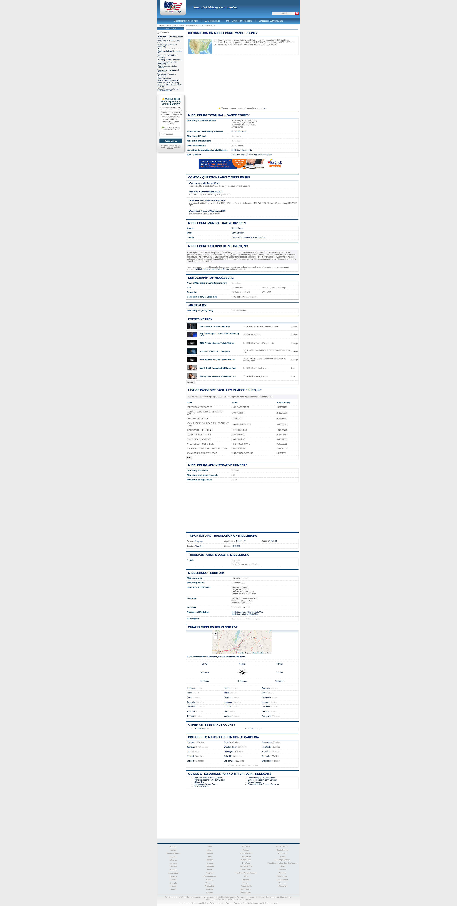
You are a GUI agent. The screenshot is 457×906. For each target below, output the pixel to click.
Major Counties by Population (239, 21)
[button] (215, 633)
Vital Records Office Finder (186, 21)
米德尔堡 (236, 546)
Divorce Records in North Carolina (262, 780)
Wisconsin (282, 883)
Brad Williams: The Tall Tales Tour (215, 326)
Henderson (212, 657)
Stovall (205, 664)
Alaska (173, 850)
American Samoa (173, 853)
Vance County (200, 25)
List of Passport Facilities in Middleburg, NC (225, 390)
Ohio (246, 876)
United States (237, 228)
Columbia (173, 870)
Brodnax (190, 716)
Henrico (265, 702)
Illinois (209, 850)
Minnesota (209, 883)
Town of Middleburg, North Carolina (215, 7)
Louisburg (228, 702)
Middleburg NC (211, 25)
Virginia (282, 873)
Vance (234, 237)
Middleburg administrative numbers (217, 465)
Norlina (221, 657)
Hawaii (173, 890)
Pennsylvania (246, 886)
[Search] (297, 13)
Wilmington (228, 752)
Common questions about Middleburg (219, 177)
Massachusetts (210, 876)
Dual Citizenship (201, 786)
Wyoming (282, 886)
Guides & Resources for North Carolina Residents (229, 773)
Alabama (173, 847)
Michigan (210, 879)
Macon (242, 657)
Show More (190, 382)
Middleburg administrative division (217, 223)
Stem (226, 711)
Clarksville (190, 702)
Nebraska (246, 847)
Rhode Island (246, 893)
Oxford (189, 697)
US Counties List (212, 21)
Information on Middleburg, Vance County (223, 33)
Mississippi (209, 886)
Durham (190, 747)
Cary (188, 752)
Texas (282, 856)
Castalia (265, 711)
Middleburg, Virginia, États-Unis (244, 614)
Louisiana (210, 866)
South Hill (190, 711)
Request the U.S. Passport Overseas (263, 784)
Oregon (246, 883)
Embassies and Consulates (271, 21)
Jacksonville (229, 761)
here (264, 108)
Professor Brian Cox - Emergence (215, 351)
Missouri (209, 889)
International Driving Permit (205, 784)
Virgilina (227, 716)
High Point (266, 752)
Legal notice (185, 903)
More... (189, 457)
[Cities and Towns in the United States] (173, 12)
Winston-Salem (230, 747)
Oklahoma (246, 879)
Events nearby (200, 319)
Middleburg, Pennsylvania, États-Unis (247, 612)
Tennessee (282, 853)
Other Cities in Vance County (211, 724)
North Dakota (246, 870)
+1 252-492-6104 (238, 132)
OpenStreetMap (258, 653)
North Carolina (189, 25)
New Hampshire (246, 853)
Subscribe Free (170, 141)
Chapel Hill (266, 761)
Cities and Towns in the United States (171, 25)
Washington (282, 876)
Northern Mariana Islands (246, 873)
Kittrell (226, 693)
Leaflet (241, 653)
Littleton (227, 707)
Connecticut (173, 873)
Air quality (197, 305)
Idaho (209, 847)
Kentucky (210, 863)
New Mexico (246, 860)
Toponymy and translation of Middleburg (222, 535)
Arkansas (173, 860)
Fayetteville (266, 747)
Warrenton (230, 657)
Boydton (227, 697)
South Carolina (282, 847)
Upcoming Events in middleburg (169, 60)
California (173, 863)
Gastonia (190, 761)
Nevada (246, 850)
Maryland (210, 873)
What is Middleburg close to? (213, 627)
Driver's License (254, 782)
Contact (229, 903)
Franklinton (191, 707)
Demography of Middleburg (211, 277)
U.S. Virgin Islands (282, 860)
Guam (173, 886)
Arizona (173, 857)
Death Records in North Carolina (261, 778)
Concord (190, 756)
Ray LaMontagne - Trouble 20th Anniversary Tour (219, 335)
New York (246, 863)
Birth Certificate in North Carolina (208, 778)
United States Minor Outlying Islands (282, 863)
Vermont (282, 870)
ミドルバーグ (239, 541)
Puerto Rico (246, 889)
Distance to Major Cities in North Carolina (223, 737)
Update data (196, 903)
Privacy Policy (209, 903)
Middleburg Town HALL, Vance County (219, 115)
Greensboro (267, 742)
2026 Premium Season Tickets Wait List (217, 343)
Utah (282, 866)
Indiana (210, 853)
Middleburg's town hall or (206, 269)
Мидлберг (199, 546)
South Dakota (282, 850)
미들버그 (273, 541)
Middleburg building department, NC (218, 246)
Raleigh (227, 742)
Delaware (173, 876)
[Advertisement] (242, 80)
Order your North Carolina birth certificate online (251, 155)
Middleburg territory (206, 572)
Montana (209, 893)
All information (164, 33)
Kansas (210, 860)
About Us (220, 903)
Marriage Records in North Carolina (209, 780)
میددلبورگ (198, 541)
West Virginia (282, 879)
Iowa (210, 856)
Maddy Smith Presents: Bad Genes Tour (218, 368)
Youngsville (266, 716)
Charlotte (190, 742)
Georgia (173, 883)
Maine (209, 870)
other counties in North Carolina (251, 237)
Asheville (228, 756)
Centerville (266, 697)
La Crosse (266, 707)
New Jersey (246, 856)
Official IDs (199, 782)
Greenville (266, 756)
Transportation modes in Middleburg (218, 554)
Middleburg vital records (241, 150)
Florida (173, 880)
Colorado (173, 867)
